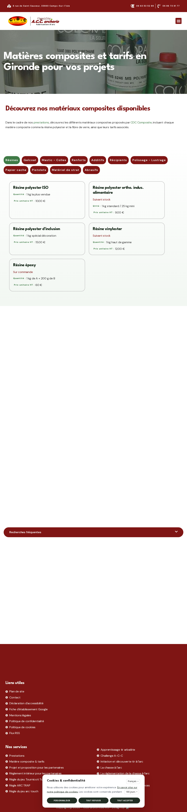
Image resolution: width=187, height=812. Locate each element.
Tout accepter (125, 800)
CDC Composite (141, 122)
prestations (41, 122)
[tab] (12, 160)
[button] (178, 21)
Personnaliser (62, 800)
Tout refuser (93, 800)
